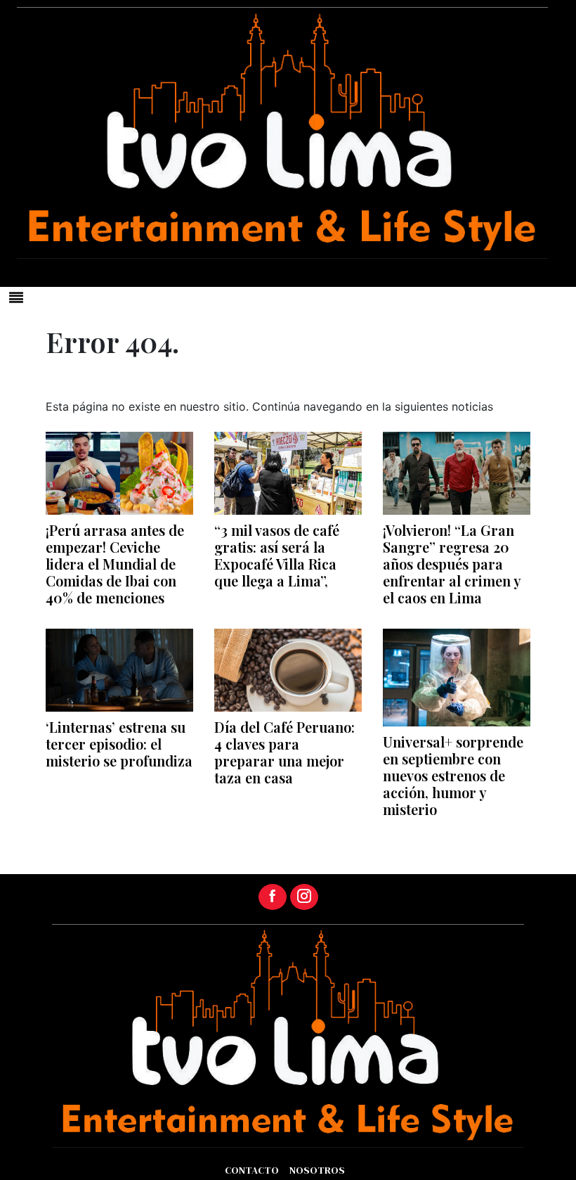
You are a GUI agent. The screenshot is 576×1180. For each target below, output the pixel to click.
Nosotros (317, 1170)
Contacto (252, 1170)
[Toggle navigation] (16, 297)
